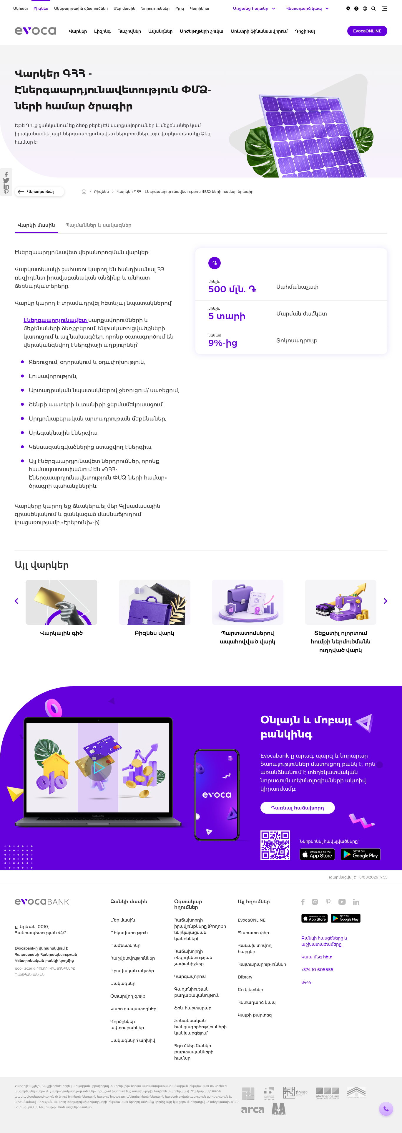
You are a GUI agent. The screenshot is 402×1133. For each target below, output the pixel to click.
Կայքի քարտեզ (255, 1015)
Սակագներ (122, 983)
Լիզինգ (102, 31)
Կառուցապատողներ (133, 1009)
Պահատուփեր (253, 932)
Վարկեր (78, 31)
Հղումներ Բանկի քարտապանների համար (193, 1052)
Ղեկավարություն (129, 932)
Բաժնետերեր (125, 945)
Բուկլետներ (250, 989)
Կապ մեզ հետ (316, 957)
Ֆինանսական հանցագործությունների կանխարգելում (200, 1027)
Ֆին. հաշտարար (192, 1008)
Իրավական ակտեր (132, 970)
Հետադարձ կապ (257, 1002)
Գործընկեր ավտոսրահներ (127, 1024)
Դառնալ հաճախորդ (297, 808)
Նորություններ (155, 8)
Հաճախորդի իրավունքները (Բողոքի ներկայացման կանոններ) (200, 929)
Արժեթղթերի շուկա (201, 31)
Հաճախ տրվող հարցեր (255, 948)
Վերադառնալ (40, 191)
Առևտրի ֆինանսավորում (259, 31)
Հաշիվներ (129, 31)
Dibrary (245, 977)
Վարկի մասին (36, 225)
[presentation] (16, 601)
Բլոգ (179, 8)
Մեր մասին (124, 8)
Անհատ (20, 8)
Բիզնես (41, 8)
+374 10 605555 (317, 969)
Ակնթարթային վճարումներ (81, 8)
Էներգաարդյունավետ (56, 320)
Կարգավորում (190, 976)
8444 (306, 982)
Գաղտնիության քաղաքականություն (197, 992)
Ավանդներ (160, 31)
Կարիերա (199, 8)
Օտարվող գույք (127, 996)
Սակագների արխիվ (132, 1040)
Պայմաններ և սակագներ (98, 225)
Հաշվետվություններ (132, 958)
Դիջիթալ (305, 31)
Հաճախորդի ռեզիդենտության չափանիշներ (193, 957)
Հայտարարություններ (262, 964)
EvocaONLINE (367, 31)
